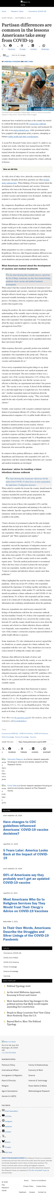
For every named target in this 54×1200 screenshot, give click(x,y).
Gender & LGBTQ (9, 1096)
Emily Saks (28, 62)
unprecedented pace (21, 130)
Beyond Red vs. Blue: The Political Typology (24, 1023)
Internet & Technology (38, 1080)
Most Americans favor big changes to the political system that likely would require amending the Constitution (27, 1004)
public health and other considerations (23, 136)
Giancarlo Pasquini (12, 62)
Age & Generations (9, 1091)
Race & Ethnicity (9, 1080)
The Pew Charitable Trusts (38, 1170)
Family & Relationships (38, 1065)
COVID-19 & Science (41, 733)
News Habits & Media (38, 1085)
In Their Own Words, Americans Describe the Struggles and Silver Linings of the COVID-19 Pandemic (27, 933)
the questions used (21, 717)
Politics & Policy (8, 1065)
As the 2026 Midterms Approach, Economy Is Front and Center (24, 994)
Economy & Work (36, 1070)
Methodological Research (39, 1091)
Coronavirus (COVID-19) (10, 733)
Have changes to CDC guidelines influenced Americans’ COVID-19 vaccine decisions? (25, 827)
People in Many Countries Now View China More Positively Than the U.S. (28, 1014)
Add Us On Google (18, 55)
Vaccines (33, 737)
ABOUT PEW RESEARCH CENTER (13, 1158)
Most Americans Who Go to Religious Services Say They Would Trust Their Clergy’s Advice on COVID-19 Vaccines (25, 905)
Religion (5, 1085)
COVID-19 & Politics (26, 733)
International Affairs (10, 1070)
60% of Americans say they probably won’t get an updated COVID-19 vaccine (26, 879)
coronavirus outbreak (37, 123)
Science (32, 1075)
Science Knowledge (22, 737)
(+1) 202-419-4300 (9, 1053)
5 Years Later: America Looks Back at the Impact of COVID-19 (25, 854)
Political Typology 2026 (19, 986)
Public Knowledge (8, 737)
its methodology (20, 720)
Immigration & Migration (12, 1075)
